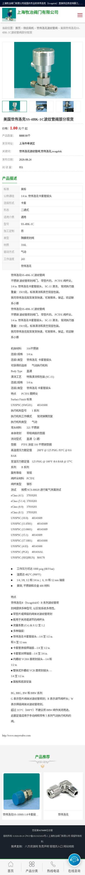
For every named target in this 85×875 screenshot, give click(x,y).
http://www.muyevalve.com (16, 735)
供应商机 (28, 28)
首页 (17, 28)
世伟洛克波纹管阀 (47, 28)
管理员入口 (56, 846)
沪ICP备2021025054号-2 (36, 836)
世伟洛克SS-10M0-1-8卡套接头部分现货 (26, 814)
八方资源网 (31, 846)
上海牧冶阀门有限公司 (59, 836)
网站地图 (68, 846)
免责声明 (44, 846)
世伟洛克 (63, 814)
